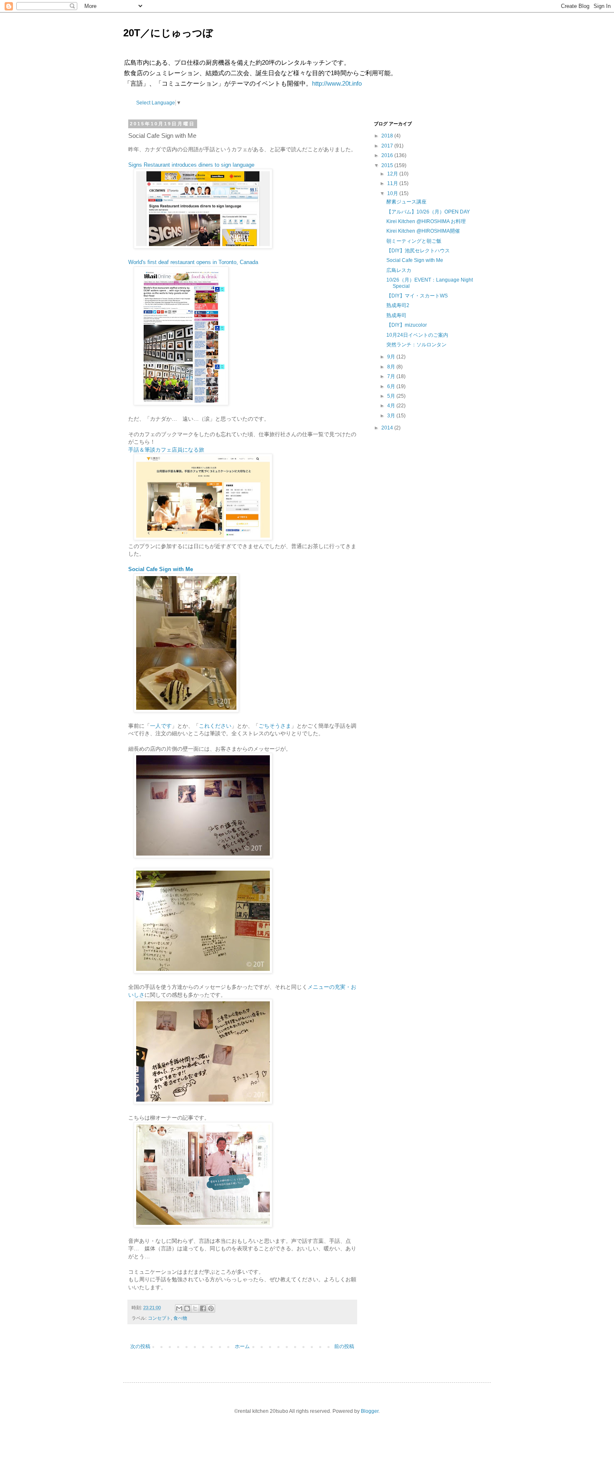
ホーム (242, 1346)
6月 (391, 386)
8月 (391, 367)
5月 (391, 396)
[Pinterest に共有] (211, 1308)
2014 (387, 428)
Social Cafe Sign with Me (414, 260)
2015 (387, 165)
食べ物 (180, 1318)
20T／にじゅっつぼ (168, 32)
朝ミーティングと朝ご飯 (413, 241)
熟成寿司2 (397, 305)
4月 (391, 406)
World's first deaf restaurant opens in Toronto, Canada (193, 262)
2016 (387, 155)
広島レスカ (398, 270)
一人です (161, 726)
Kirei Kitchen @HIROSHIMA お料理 (426, 221)
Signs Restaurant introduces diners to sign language (191, 165)
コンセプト (159, 1318)
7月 (391, 376)
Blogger (369, 1411)
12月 (392, 174)
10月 (392, 193)
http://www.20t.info (337, 83)
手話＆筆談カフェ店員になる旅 (166, 450)
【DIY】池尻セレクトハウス (418, 251)
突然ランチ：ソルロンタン (416, 345)
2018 (387, 136)
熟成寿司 (396, 315)
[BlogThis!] (187, 1308)
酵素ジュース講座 (406, 202)
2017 (387, 146)
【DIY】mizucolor (406, 325)
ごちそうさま (275, 726)
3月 (391, 416)
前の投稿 (344, 1346)
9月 (391, 357)
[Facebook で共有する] (203, 1308)
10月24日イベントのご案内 (417, 335)
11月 (392, 183)
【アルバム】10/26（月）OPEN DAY (428, 212)
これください (215, 726)
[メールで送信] (179, 1308)
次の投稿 (140, 1346)
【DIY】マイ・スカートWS (417, 296)
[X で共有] (195, 1308)
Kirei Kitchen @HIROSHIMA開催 (423, 231)
